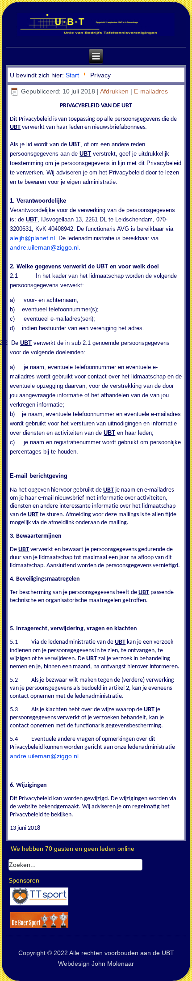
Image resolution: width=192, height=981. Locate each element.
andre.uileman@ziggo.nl (44, 247)
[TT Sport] (39, 905)
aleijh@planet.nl (32, 238)
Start (72, 75)
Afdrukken (115, 91)
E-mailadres (151, 91)
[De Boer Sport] (39, 927)
